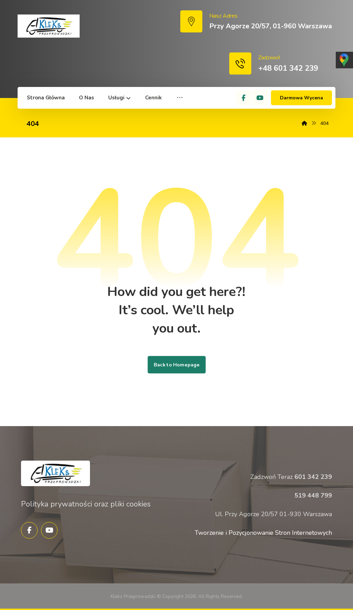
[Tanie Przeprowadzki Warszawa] (49, 26)
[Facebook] (243, 98)
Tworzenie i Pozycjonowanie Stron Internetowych (263, 533)
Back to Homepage (176, 364)
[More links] (180, 97)
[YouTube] (260, 98)
